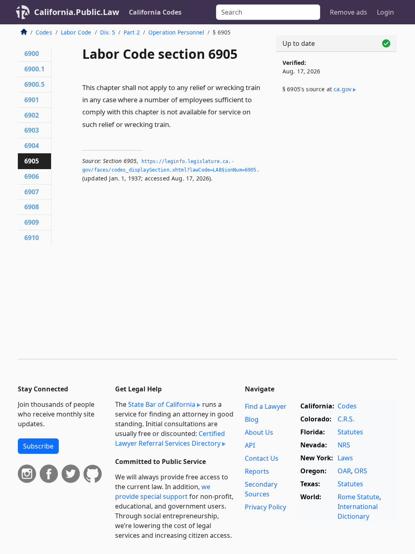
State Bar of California (161, 404)
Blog (252, 419)
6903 (31, 130)
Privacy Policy (265, 506)
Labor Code (76, 32)
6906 (31, 176)
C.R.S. (346, 418)
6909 (31, 222)
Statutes (350, 431)
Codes (44, 32)
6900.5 (34, 84)
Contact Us (261, 458)
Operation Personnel (176, 32)
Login (385, 12)
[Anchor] (175, 123)
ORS (360, 470)
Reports (257, 471)
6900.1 (34, 68)
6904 (31, 145)
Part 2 (132, 32)
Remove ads (348, 12)
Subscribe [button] (38, 446)
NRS (344, 444)
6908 (31, 206)
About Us (259, 432)
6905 (31, 161)
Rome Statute (358, 496)
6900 (31, 53)
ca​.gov (342, 89)
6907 (31, 191)
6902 (31, 115)
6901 (31, 99)
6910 (31, 237)
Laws (345, 457)
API (250, 445)
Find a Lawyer (266, 406)
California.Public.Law (76, 11)
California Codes (155, 12)
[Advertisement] (336, 163)
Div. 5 (107, 32)
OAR (344, 470)
